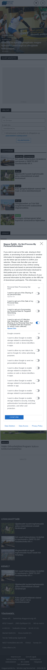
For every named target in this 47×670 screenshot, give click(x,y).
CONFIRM (14, 417)
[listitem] (23, 287)
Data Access (23, 426)
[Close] (42, 244)
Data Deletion (10, 426)
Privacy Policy (37, 426)
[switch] (38, 293)
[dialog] (23, 335)
